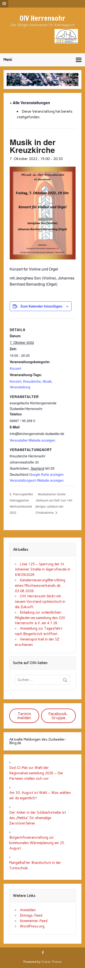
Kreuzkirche (32, 381)
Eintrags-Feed (31, 915)
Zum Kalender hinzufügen (41, 306)
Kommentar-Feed (33, 921)
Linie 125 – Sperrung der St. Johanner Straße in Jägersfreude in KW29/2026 (42, 569)
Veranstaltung (20, 387)
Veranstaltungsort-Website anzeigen (37, 480)
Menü (8, 59)
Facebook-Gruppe (58, 715)
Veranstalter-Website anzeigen (32, 440)
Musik (47, 381)
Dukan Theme (52, 962)
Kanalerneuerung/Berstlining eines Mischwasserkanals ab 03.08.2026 (40, 585)
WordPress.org (32, 926)
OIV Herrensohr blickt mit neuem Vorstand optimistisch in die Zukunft (40, 601)
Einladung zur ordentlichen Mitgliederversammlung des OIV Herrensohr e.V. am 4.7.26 (40, 617)
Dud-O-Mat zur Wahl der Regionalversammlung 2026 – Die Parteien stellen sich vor (36, 773)
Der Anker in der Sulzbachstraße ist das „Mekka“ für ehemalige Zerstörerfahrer (37, 817)
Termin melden (24, 715)
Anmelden (28, 910)
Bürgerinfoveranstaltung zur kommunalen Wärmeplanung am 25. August (37, 842)
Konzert (15, 368)
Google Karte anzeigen (46, 474)
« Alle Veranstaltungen (30, 102)
